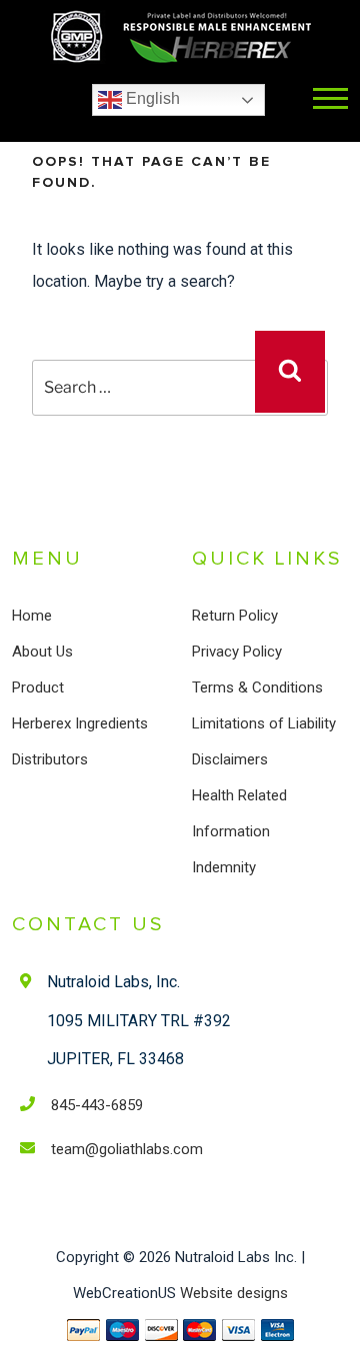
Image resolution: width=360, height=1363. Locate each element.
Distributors (50, 759)
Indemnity (224, 867)
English (151, 98)
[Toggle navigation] (330, 100)
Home (32, 616)
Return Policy (235, 616)
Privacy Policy (237, 652)
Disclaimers (230, 759)
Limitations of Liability (264, 723)
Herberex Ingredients (80, 723)
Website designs (234, 1293)
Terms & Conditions (257, 687)
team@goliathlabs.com (127, 1149)
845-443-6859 (97, 1105)
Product (38, 687)
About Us (42, 652)
